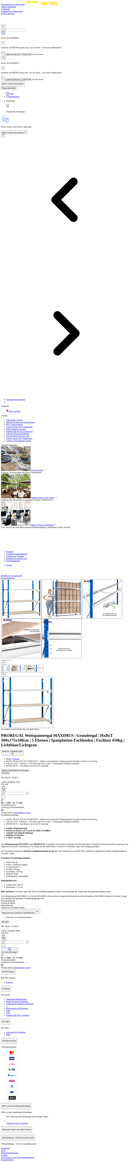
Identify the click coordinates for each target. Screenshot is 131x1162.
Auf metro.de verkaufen (15, 1032)
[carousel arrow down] (3, 674)
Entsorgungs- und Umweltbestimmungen (17, 1157)
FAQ (8, 1013)
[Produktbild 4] (30, 668)
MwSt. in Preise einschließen (13, 133)
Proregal (15, 759)
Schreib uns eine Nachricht (17, 1123)
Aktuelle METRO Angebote (17, 1015)
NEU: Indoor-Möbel (14, 425)
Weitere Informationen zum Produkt (15, 770)
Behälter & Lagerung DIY (17, 558)
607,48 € (5, 773)
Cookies (4, 1155)
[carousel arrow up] (3, 663)
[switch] (9, 88)
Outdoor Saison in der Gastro (42, 498)
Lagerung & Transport (15, 556)
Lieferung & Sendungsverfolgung (19, 1004)
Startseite (9, 552)
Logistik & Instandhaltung (16, 554)
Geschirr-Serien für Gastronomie (19, 427)
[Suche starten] (3, 58)
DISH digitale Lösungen (16, 429)
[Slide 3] (6, 660)
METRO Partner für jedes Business (20, 422)
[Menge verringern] (2, 793)
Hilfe (8, 1011)
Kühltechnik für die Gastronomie (19, 431)
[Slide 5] (10, 660)
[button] (65, 571)
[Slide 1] (2, 660)
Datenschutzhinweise (9, 1153)
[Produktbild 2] (13, 668)
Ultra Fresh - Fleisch (14, 420)
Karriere (9, 982)
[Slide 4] (8, 660)
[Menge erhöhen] (28, 793)
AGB (3, 1150)
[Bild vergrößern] (27, 702)
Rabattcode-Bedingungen (16, 999)
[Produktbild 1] (5, 668)
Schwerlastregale (13, 561)
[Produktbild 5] (39, 668)
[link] (68, 106)
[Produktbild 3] (22, 668)
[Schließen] (3, 135)
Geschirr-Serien (37, 470)
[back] (3, 26)
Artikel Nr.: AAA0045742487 (12, 751)
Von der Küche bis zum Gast (17, 436)
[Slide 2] (4, 660)
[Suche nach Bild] (3, 33)
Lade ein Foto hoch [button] (13, 54)
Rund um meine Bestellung (17, 1001)
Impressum (5, 1148)
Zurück (9, 565)
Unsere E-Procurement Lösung (18, 441)
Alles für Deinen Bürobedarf (17, 434)
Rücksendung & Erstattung (17, 1008)
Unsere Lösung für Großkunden (19, 438)
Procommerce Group (22, 813)
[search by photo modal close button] (3, 42)
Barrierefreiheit (7, 1160)
